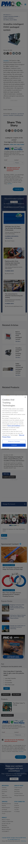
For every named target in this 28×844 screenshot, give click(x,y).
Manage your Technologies (14, 441)
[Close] (25, 397)
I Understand (14, 445)
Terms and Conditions (13, 426)
